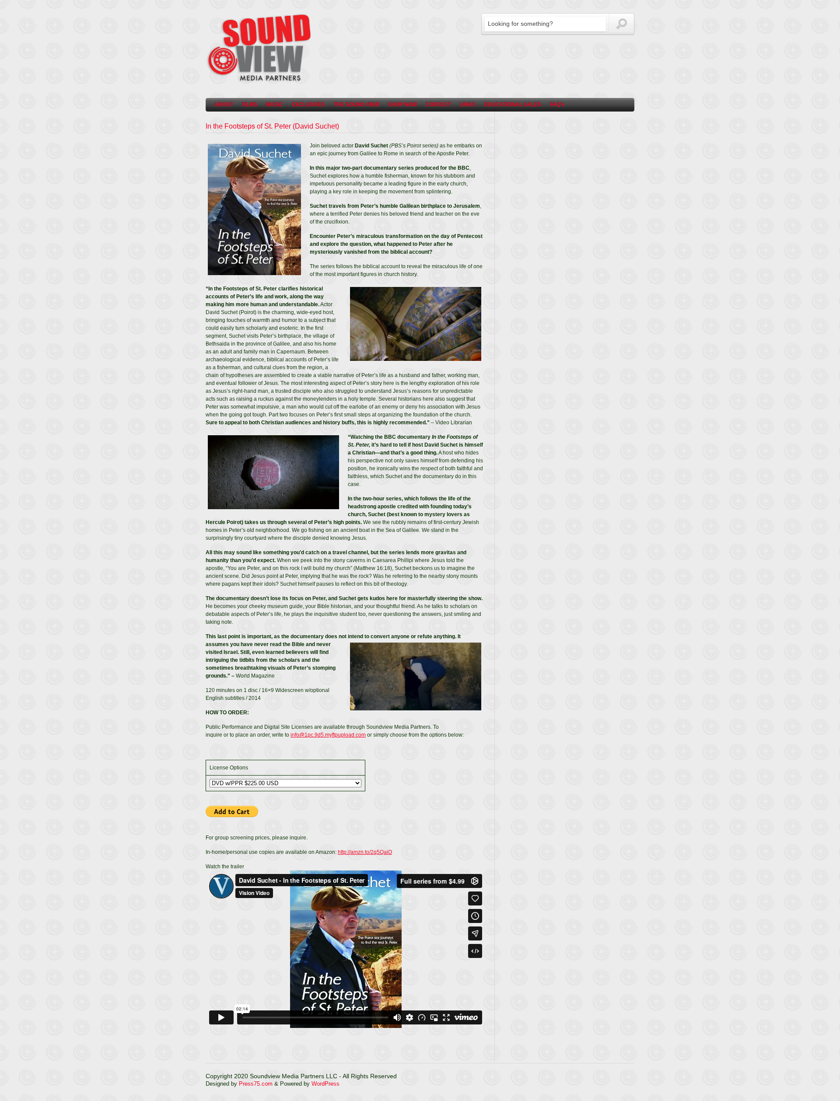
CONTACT (438, 104)
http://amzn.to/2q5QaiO (365, 852)
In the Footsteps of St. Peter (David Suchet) (272, 126)
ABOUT (223, 104)
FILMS (249, 104)
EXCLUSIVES (308, 104)
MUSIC (274, 104)
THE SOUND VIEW (356, 104)
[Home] (260, 81)
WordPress (326, 1083)
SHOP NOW (402, 104)
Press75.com (256, 1083)
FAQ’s (557, 104)
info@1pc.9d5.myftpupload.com (328, 735)
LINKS (468, 104)
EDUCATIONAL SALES (512, 104)
